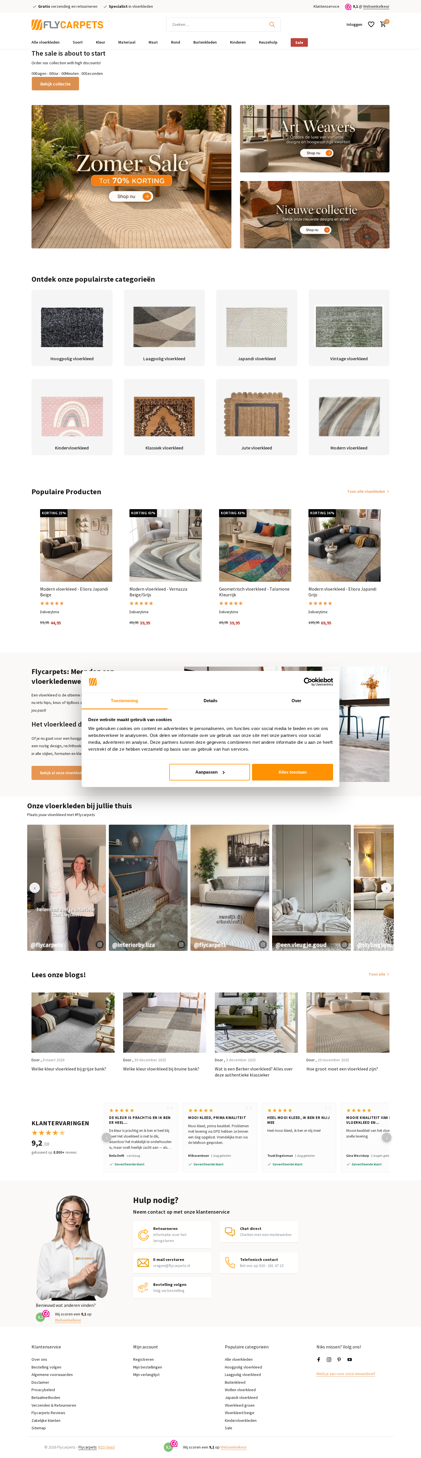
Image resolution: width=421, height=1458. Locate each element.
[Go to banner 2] (315, 138)
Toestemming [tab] (124, 700)
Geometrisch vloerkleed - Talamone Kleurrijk (254, 592)
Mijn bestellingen (147, 1367)
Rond (175, 42)
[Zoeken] (272, 24)
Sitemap (39, 1427)
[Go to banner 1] (131, 176)
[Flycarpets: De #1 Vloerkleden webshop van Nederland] (67, 24)
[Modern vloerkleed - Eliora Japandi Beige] (76, 545)
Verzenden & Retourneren (54, 1405)
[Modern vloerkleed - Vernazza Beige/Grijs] (165, 545)
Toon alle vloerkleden (366, 491)
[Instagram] (329, 1360)
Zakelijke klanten (46, 1420)
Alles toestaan (292, 772)
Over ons (39, 1359)
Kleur (100, 42)
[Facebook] (318, 1360)
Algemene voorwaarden (52, 1374)
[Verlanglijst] (371, 24)
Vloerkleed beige (239, 1412)
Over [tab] (296, 700)
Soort (78, 42)
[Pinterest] (339, 1360)
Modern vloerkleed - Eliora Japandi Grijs (342, 592)
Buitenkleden (205, 42)
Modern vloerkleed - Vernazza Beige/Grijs (158, 592)
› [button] (386, 887)
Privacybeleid (43, 1389)
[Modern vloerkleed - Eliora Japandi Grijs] (344, 545)
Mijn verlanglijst (146, 1374)
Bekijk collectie (55, 84)
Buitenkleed (235, 1382)
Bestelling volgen (46, 1367)
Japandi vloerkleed (241, 1397)
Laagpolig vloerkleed (243, 1374)
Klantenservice (326, 6)
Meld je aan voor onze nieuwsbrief (345, 1373)
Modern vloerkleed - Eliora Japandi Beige (74, 592)
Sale (299, 42)
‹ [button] (35, 887)
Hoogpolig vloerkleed (243, 1367)
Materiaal (126, 42)
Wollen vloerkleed (240, 1389)
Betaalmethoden (46, 1397)
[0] (381, 24)
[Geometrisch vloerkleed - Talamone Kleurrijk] (255, 545)
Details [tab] (211, 700)
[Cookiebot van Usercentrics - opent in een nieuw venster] (308, 682)
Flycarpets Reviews (48, 1412)
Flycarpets (87, 1447)
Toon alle (377, 974)
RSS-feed (106, 1447)
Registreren (143, 1359)
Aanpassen (206, 772)
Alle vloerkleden (46, 42)
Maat (153, 42)
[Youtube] (349, 1360)
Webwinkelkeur (376, 6)
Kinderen (238, 42)
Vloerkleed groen (240, 1405)
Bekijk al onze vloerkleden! (63, 772)
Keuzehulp (268, 42)
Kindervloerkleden (241, 1420)
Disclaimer (40, 1382)
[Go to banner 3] (315, 214)
